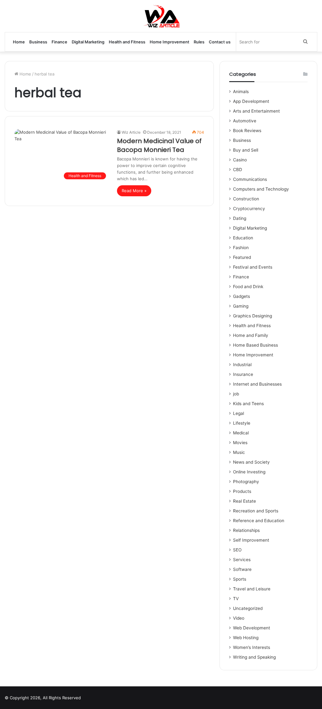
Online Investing (249, 471)
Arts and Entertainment (256, 111)
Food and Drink (248, 286)
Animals (241, 91)
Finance (59, 41)
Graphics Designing (252, 315)
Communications (250, 179)
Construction (246, 198)
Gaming (240, 306)
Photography (246, 481)
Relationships (246, 530)
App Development (251, 101)
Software (242, 569)
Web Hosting (245, 637)
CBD (237, 169)
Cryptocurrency (249, 208)
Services (242, 559)
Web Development (251, 627)
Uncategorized (248, 608)
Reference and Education (258, 520)
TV (236, 598)
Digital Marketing (88, 41)
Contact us (219, 41)
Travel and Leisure (251, 588)
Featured (242, 257)
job (236, 393)
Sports (239, 579)
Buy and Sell (245, 150)
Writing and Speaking (254, 657)
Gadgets (241, 296)
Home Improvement (169, 41)
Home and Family (250, 335)
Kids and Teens (248, 403)
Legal (238, 413)
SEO (237, 549)
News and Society (251, 462)
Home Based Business (255, 345)
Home (19, 41)
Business (38, 41)
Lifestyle (241, 423)
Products (242, 491)
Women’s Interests (251, 647)
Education (243, 237)
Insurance (243, 374)
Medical (241, 432)
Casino (240, 159)
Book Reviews (247, 130)
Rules (199, 41)
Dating (239, 218)
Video (238, 618)
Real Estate (244, 501)
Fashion (241, 247)
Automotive (244, 120)
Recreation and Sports (255, 510)
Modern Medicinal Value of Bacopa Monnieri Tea (159, 145)
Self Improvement (251, 540)
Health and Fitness (127, 41)
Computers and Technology (261, 189)
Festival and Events (252, 267)
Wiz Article (131, 132)
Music (239, 452)
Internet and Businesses (257, 384)
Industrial (242, 364)
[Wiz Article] (161, 16)
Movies (240, 442)
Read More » (134, 190)
